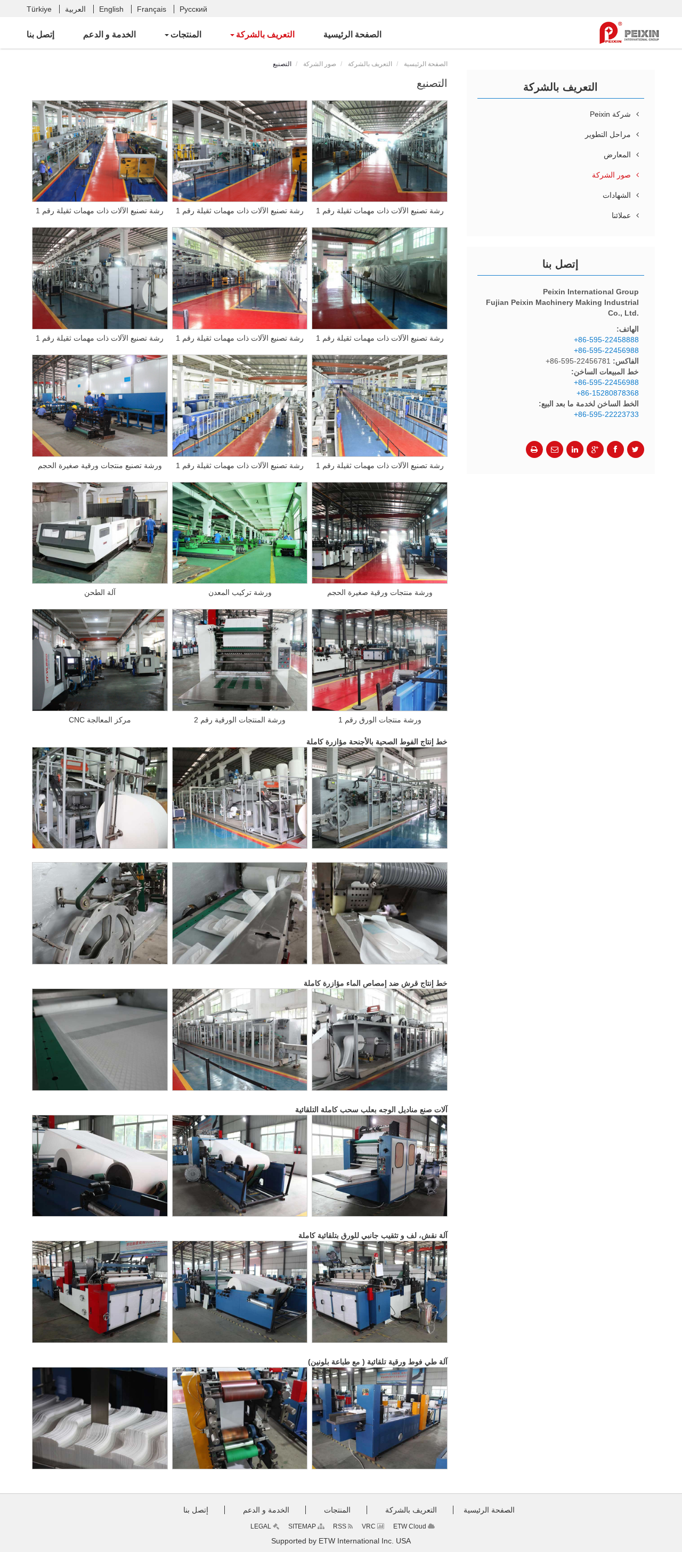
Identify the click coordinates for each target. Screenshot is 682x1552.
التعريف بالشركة (370, 64)
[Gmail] (554, 449)
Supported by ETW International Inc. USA (341, 1541)
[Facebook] (615, 449)
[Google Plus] (595, 449)
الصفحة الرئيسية (426, 64)
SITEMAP (303, 1526)
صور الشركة (319, 64)
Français (151, 9)
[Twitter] (635, 449)
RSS (340, 1526)
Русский (193, 9)
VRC (369, 1526)
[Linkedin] (574, 449)
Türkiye (39, 9)
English (111, 9)
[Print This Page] (534, 449)
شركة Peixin (610, 114)
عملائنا (621, 215)
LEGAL (261, 1526)
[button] (262, 35)
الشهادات (617, 195)
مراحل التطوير (608, 134)
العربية (75, 9)
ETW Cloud (410, 1526)
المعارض (617, 154)
